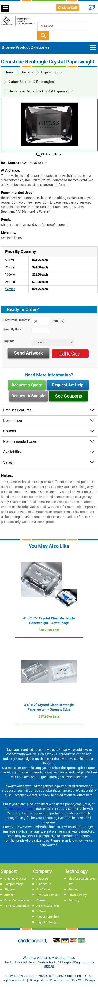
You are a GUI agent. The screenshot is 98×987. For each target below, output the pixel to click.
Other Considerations (18, 900)
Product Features (17, 410)
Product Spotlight (47, 917)
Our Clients (43, 889)
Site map (74, 889)
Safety (8, 462)
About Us (42, 878)
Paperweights (51, 72)
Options (9, 430)
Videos (40, 911)
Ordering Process (15, 878)
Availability (12, 451)
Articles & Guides (47, 906)
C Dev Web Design (82, 980)
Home (9, 72)
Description (12, 420)
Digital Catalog (46, 922)
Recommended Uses (20, 441)
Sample (10, 289)
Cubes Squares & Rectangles (31, 81)
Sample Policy (13, 884)
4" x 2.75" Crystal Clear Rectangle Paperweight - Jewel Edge (49, 620)
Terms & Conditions (17, 906)
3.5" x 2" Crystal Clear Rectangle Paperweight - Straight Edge (49, 706)
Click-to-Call (67, 7)
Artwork (9, 895)
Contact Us (43, 884)
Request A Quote (21, 808)
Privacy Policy (77, 895)
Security (73, 900)
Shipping (9, 889)
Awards (27, 72)
